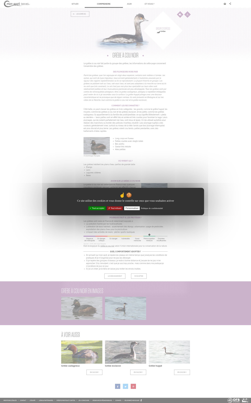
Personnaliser (132, 208)
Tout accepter (97, 208)
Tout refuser (115, 208)
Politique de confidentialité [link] (152, 208)
